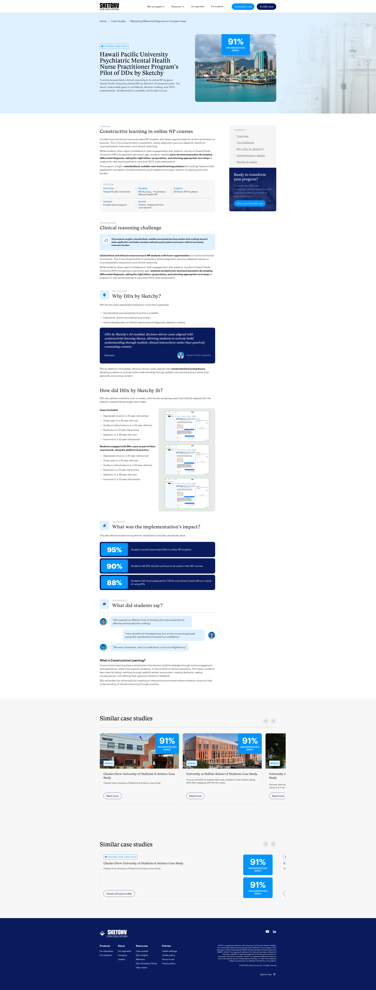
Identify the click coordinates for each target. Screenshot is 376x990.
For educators (106, 951)
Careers (121, 959)
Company (122, 955)
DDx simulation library (146, 963)
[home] (109, 6)
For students (106, 955)
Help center (141, 967)
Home (103, 21)
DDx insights (142, 955)
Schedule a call (243, 6)
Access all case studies (119, 893)
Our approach (124, 951)
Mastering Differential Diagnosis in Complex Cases (158, 21)
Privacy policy (168, 963)
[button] (155, 7)
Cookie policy (168, 955)
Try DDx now (266, 6)
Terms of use (168, 959)
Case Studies (118, 21)
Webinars (140, 959)
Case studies (142, 951)
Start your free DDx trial (250, 203)
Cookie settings (169, 951)
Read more (112, 795)
